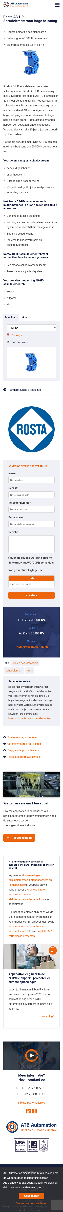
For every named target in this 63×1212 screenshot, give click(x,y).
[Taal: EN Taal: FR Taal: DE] (31, 327)
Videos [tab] (26, 317)
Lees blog (47, 1016)
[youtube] (34, 1111)
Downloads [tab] (11, 317)
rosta (30, 670)
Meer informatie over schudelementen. (29, 718)
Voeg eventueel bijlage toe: (26, 570)
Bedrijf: (13, 488)
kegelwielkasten (36, 889)
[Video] (31, 1056)
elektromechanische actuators (26, 899)
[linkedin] (28, 1111)
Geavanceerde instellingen (31, 1203)
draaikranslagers (32, 875)
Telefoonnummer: (19, 502)
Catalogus (17, 335)
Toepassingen (22, 837)
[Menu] (57, 5)
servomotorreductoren (22, 926)
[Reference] (31, 796)
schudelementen (18, 880)
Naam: (12, 473)
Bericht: (13, 532)
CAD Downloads (19, 342)
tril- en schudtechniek (25, 663)
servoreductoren (18, 894)
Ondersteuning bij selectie (25, 389)
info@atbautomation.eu (31, 1102)
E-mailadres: (16, 517)
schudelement (14, 670)
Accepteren (31, 1195)
